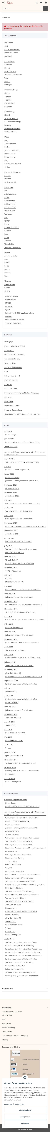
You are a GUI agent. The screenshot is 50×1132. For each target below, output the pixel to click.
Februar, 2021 (9, 557)
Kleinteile (8, 65)
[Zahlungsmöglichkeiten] (25, 1067)
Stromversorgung (11, 118)
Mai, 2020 (8, 586)
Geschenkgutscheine (13, 323)
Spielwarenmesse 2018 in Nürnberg (19, 665)
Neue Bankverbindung (14, 627)
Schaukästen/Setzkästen (14, 319)
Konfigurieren (25, 1117)
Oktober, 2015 (10, 767)
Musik (6, 237)
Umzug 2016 (10, 774)
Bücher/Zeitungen (11, 227)
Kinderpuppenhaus (12, 49)
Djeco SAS (8, 397)
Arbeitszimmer (10, 143)
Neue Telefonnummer (14, 740)
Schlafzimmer (9, 153)
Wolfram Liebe (10, 363)
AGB (3, 1019)
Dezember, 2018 (10, 639)
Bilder (6, 224)
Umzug (8, 748)
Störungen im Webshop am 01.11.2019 (20, 612)
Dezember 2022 (10, 492)
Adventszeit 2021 (12, 534)
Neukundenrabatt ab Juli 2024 (17, 470)
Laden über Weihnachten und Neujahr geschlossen (25, 526)
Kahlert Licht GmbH (12, 376)
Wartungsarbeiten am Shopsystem (18, 511)
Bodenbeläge (9, 103)
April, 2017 (8, 696)
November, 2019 (10, 609)
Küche (6, 147)
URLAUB (8, 578)
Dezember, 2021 (10, 523)
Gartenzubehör (10, 182)
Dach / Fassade (10, 71)
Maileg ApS (8, 342)
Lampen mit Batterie (12, 128)
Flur (5, 140)
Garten (7, 167)
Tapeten (7, 96)
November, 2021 (10, 530)
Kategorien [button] (7, 988)
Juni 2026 (8, 431)
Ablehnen (25, 1123)
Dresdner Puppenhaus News (15, 800)
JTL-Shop (29, 1129)
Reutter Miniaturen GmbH (14, 346)
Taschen (7, 241)
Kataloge (8, 316)
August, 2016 (9, 722)
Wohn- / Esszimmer (12, 150)
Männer (7, 272)
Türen (6, 78)
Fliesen (7, 93)
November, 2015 (10, 760)
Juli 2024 (7, 466)
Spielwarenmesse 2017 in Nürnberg (19, 710)
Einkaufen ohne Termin (14, 552)
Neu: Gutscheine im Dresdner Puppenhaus (22, 642)
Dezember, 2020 (10, 567)
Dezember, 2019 (10, 601)
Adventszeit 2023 (12, 488)
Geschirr (7, 231)
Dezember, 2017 (10, 670)
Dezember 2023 (10, 485)
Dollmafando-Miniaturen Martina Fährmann (21, 393)
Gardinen (8, 106)
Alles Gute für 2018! (13, 673)
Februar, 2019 (9, 632)
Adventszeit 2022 (12, 496)
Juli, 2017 (8, 688)
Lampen (7, 125)
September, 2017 (11, 680)
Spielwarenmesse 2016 (14, 755)
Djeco (7, 309)
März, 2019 (8, 624)
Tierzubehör (9, 244)
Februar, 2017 (9, 707)
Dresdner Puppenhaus (13, 410)
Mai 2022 (8, 500)
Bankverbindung (8, 1027)
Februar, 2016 (9, 752)
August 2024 (9, 459)
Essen (6, 234)
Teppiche (8, 100)
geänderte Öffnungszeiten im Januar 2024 (21, 481)
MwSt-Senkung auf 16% (14, 582)
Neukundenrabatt (12, 477)
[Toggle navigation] (3, 1)
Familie (7, 262)
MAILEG (8, 303)
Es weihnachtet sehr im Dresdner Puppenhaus (23, 605)
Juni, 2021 (8, 546)
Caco (6, 259)
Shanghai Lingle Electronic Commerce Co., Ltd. (22, 414)
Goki (6, 46)
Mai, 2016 (8, 737)
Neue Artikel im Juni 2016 (15, 733)
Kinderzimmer (10, 157)
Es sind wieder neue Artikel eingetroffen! (21, 684)
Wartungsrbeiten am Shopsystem (18, 541)
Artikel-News (9, 939)
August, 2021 (9, 538)
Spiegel (7, 221)
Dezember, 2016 (10, 714)
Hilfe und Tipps (10, 132)
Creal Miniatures (10, 380)
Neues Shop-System (13, 782)
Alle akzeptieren (25, 1110)
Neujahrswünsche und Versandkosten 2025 (22, 442)
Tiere (6, 276)
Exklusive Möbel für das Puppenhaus (19, 313)
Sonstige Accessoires (12, 247)
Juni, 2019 (8, 616)
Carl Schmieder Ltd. (12, 359)
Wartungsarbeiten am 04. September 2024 (21, 462)
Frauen (7, 269)
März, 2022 (8, 515)
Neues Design (10, 434)
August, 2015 (9, 778)
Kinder (7, 266)
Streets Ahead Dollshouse (14, 354)
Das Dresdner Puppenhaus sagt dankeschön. (22, 589)
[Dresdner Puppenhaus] (10, 2)
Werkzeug (8, 214)
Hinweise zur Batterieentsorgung (15, 1036)
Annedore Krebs (10, 256)
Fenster (7, 81)
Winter (7, 288)
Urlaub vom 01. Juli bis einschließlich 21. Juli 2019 (24, 620)
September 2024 (10, 446)
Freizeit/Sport (9, 211)
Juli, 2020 (8, 575)
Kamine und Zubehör (12, 163)
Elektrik (7, 115)
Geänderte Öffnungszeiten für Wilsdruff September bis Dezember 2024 (24, 453)
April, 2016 (8, 745)
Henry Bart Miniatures (13, 367)
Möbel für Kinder (11, 53)
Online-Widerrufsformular (12, 1011)
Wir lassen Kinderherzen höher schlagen (21, 549)
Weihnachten (9, 284)
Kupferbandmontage (12, 122)
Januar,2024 (9, 474)
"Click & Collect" (11, 560)
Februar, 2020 (9, 594)
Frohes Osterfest (11, 702)
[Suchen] (45, 8)
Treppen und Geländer (13, 75)
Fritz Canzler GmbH (12, 406)
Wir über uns (7, 1015)
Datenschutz (19, 1104)
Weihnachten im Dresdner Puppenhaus (20, 763)
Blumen (7, 175)
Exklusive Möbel (11, 296)
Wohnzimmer (9, 201)
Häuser (7, 68)
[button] (37, 2)
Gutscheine (8, 401)
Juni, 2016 (8, 729)
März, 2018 (8, 654)
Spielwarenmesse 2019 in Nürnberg (19, 635)
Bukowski (9, 306)
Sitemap (5, 1040)
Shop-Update (10, 725)
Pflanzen (7, 179)
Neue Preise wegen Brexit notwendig (19, 563)
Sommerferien (11, 691)
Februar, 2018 (9, 662)
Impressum (8, 1104)
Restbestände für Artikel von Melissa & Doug (22, 658)
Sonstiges (8, 56)
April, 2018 (8, 647)
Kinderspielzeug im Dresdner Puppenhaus (22, 771)
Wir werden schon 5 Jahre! (15, 650)
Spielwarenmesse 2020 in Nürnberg (19, 597)
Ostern (7, 291)
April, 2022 (8, 508)
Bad (5, 160)
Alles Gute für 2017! (13, 718)
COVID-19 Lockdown (13, 571)
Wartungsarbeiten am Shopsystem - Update (22, 503)
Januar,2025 (9, 439)
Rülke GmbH (9, 350)
